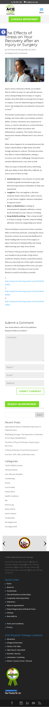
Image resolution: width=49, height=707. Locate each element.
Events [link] (7, 483)
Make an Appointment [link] (15, 605)
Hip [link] (6, 500)
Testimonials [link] (10, 518)
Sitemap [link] (10, 613)
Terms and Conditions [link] (15, 623)
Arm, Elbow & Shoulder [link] (14, 474)
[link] (3, 32)
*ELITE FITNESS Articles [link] (14, 465)
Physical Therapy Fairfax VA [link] (27, 567)
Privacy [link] (10, 627)
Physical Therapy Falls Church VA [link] (17, 562)
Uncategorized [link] (11, 53)
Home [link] (9, 583)
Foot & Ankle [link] (10, 487)
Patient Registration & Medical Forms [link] (21, 609)
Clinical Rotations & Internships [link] (19, 594)
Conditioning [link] (10, 478)
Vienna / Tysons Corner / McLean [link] (19, 661)
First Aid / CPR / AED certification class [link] (20, 454)
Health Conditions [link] (12, 496)
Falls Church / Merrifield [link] (16, 650)
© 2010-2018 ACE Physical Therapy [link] (19, 557)
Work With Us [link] (12, 616)
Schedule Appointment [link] (24, 19)
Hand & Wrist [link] (10, 491)
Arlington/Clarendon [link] (14, 643)
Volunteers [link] (11, 602)
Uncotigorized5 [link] (11, 526)
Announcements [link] (11, 470)
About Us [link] (10, 587)
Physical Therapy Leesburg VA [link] (16, 570)
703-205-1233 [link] (17, 2)
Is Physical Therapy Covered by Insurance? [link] (21, 450)
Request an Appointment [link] (22, 404)
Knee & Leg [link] (9, 505)
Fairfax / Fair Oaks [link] (14, 646)
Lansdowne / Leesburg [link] (16, 657)
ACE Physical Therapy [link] (15, 49)
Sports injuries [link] (10, 513)
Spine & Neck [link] (10, 509)
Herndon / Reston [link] (14, 653)
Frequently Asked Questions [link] (18, 598)
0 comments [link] (22, 53)
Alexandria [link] (11, 639)
